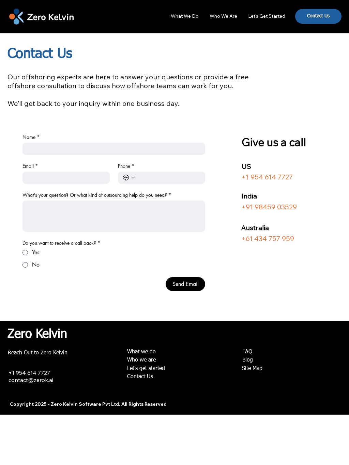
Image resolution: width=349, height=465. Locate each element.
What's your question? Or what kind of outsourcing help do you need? (96, 195)
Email (30, 166)
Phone (126, 166)
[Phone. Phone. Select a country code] (129, 178)
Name (31, 137)
